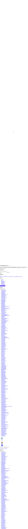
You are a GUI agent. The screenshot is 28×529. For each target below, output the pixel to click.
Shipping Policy (3, 283)
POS (0, 448)
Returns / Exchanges (3, 281)
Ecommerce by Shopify (4, 448)
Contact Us (2, 280)
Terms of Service (3, 284)
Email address (7, 272)
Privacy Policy (3, 282)
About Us (2, 279)
